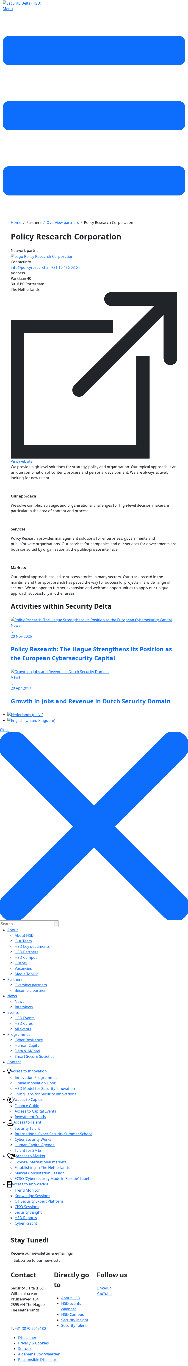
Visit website (22, 461)
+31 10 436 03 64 (65, 267)
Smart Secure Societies (34, 1056)
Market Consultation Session (40, 1173)
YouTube (104, 1293)
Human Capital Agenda (35, 1144)
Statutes (25, 1348)
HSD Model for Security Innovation (45, 1088)
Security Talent (27, 1128)
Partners (14, 979)
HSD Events (25, 1017)
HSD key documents (32, 946)
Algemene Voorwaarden (39, 1354)
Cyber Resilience (29, 1039)
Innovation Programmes (36, 1077)
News (12, 995)
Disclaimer (27, 1337)
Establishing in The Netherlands (42, 1167)
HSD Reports (26, 1217)
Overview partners (31, 984)
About (12, 929)
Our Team (23, 940)
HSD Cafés (24, 1023)
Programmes (18, 1034)
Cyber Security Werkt (33, 1139)
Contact (14, 1061)
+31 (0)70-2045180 (30, 1328)
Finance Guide (27, 1105)
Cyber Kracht (26, 1223)
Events (13, 1012)
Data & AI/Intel (27, 1050)
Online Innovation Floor (35, 1083)
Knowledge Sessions (32, 1195)
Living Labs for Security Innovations (45, 1094)
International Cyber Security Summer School (53, 1133)
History (21, 962)
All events (23, 1028)
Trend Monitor (27, 1190)
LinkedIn (104, 1288)
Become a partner (30, 990)
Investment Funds (30, 1116)
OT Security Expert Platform (39, 1201)
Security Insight (28, 1212)
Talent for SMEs (28, 1150)
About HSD (24, 935)
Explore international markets (40, 1162)
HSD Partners (26, 951)
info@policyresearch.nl (30, 267)
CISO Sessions (27, 1206)
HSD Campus (26, 957)
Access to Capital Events (35, 1111)
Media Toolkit (26, 973)
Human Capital (27, 1045)
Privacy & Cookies (33, 1343)
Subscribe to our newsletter (38, 1260)
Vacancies (23, 968)
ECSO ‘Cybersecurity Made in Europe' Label (52, 1178)
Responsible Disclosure (38, 1359)
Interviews (24, 1006)
